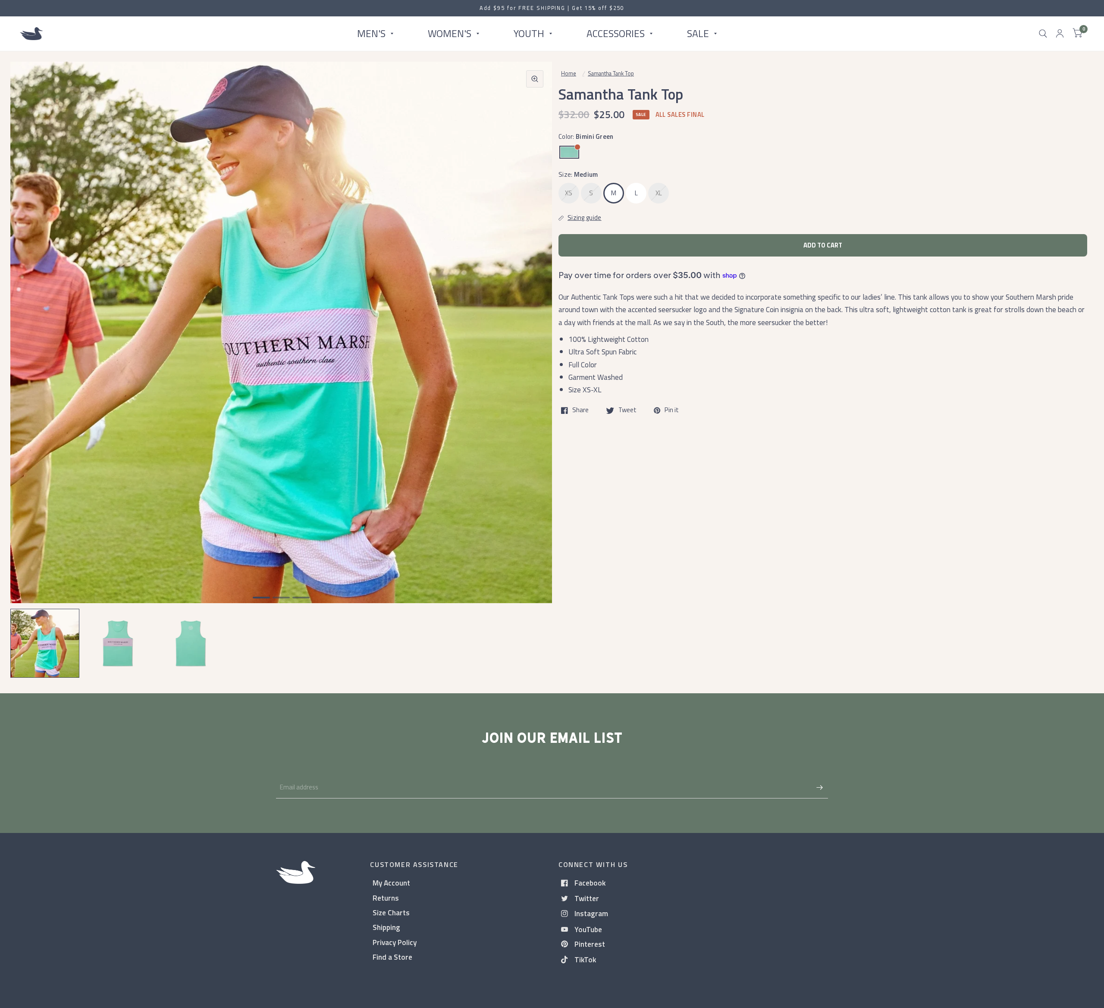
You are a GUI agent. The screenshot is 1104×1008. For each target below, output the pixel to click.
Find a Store (392, 957)
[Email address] (819, 787)
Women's (449, 33)
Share (580, 410)
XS (569, 193)
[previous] (28, 365)
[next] (534, 365)
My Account (391, 883)
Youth (529, 33)
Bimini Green (569, 152)
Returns (386, 898)
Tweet (627, 410)
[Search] (1043, 33)
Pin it (672, 410)
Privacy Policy (395, 942)
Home (568, 73)
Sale (698, 33)
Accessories (615, 33)
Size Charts (391, 912)
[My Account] (1059, 33)
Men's (371, 33)
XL (659, 193)
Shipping (386, 927)
